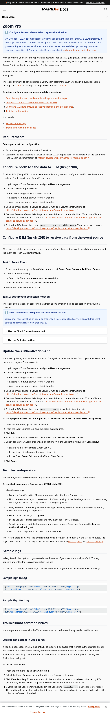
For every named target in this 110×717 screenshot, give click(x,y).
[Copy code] (103, 586)
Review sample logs (16, 123)
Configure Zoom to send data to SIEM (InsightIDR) (31, 102)
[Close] (106, 707)
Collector (62, 85)
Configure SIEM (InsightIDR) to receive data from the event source (39, 106)
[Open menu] (4, 9)
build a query (75, 541)
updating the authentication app (79, 50)
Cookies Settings (37, 712)
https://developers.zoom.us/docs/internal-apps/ (62, 157)
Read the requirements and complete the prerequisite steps (36, 98)
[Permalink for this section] (23, 26)
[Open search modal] (105, 9)
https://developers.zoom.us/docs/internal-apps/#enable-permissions (41, 210)
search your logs (95, 541)
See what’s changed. (95, 2)
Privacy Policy (94, 707)
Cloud (18, 85)
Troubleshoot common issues (21, 127)
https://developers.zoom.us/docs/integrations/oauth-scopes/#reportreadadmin (46, 228)
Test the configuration (17, 111)
